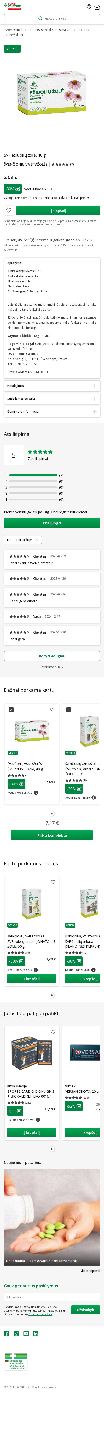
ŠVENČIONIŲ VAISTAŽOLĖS (25, 164)
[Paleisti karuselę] (52, 814)
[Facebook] (7, 1335)
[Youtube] (26, 1335)
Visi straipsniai (90, 1271)
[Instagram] (16, 1335)
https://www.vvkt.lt (41, 1369)
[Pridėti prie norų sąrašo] (9, 210)
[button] (12, 49)
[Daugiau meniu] (97, 7)
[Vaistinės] (89, 7)
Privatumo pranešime (40, 1314)
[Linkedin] (36, 1335)
